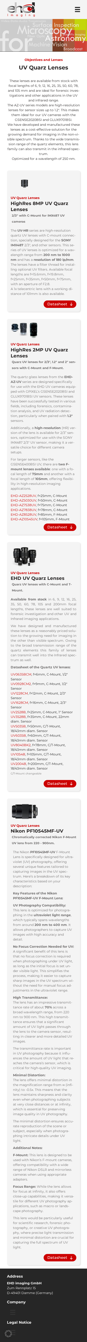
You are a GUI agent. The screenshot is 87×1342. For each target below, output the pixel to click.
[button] (8, 1333)
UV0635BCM (21, 674)
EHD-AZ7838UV (23, 510)
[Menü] (77, 9)
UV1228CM (19, 693)
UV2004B (18, 764)
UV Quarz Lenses (25, 198)
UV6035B (18, 735)
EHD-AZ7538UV (23, 505)
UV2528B (18, 712)
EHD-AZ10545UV (24, 519)
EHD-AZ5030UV (23, 500)
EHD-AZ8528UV (23, 514)
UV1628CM (19, 703)
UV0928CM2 (21, 684)
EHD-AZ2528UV (23, 496)
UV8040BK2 (21, 745)
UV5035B (18, 726)
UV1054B (18, 754)
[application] (43, 35)
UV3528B (18, 717)
